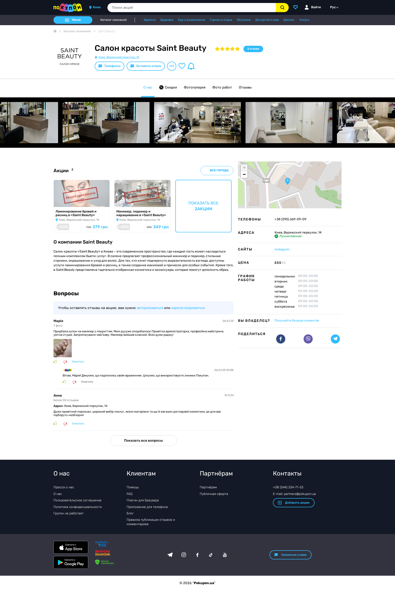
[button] (287, 181)
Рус (333, 7)
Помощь (133, 487)
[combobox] (191, 7)
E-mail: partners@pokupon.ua (294, 494)
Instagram (282, 249)
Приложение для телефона (147, 507)
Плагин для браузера (143, 500)
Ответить (78, 361)
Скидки (171, 87)
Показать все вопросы (143, 440)
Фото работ (222, 87)
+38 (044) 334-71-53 (288, 487)
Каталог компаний (113, 19)
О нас (147, 87)
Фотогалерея (195, 87)
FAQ (129, 494)
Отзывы (245, 87)
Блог (130, 513)
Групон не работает (68, 513)
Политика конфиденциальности (77, 507)
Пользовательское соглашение (77, 500)
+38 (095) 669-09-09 (290, 219)
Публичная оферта (214, 494)
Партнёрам (208, 487)
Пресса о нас (63, 487)
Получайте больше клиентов (297, 320)
